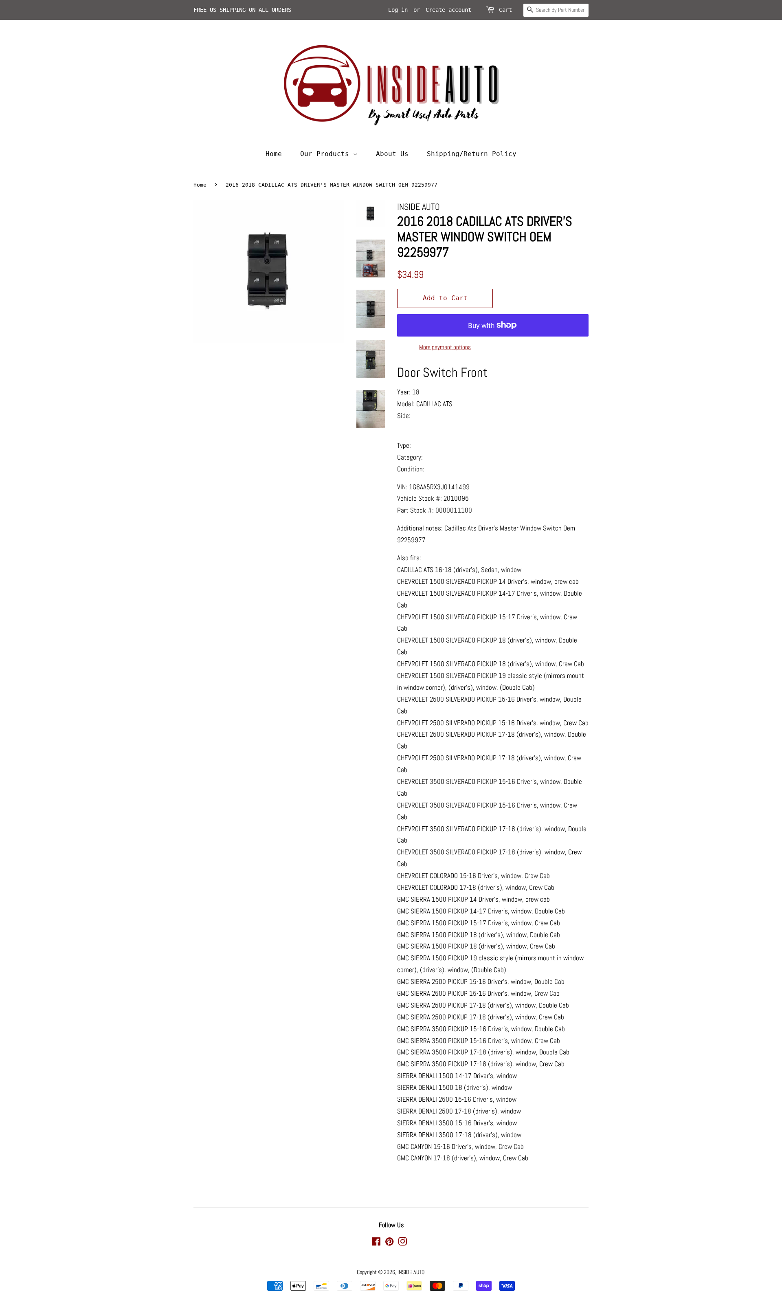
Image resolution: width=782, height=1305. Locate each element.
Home (274, 154)
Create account (448, 10)
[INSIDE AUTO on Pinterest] (389, 1243)
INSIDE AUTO (411, 1272)
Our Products (326, 154)
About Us (392, 154)
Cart (505, 10)
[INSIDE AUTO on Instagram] (402, 1243)
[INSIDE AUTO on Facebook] (376, 1243)
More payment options (445, 347)
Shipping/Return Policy (471, 154)
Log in (398, 10)
